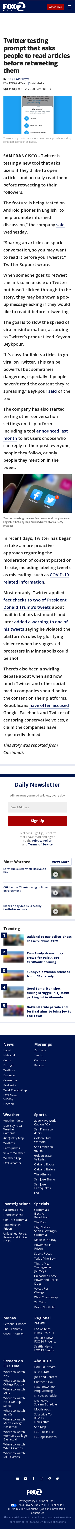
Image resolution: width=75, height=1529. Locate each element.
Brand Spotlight (44, 1307)
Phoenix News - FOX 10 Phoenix (45, 1339)
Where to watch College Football (14, 1382)
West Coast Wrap (15, 1090)
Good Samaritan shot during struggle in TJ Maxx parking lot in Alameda (48, 992)
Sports (40, 1114)
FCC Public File (44, 1432)
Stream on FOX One (13, 1363)
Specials (41, 1203)
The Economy (12, 1329)
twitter (57, 1478)
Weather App (12, 1158)
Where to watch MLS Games (14, 1455)
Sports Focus (43, 1253)
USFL (37, 1193)
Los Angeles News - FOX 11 (44, 1331)
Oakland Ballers (44, 1169)
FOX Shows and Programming (44, 1389)
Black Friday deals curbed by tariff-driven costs (22, 907)
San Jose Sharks (45, 1179)
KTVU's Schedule (45, 1396)
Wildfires (9, 1070)
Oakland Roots (44, 1164)
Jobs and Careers (45, 1377)
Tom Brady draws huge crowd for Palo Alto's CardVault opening (45, 957)
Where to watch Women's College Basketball (15, 1435)
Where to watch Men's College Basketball (14, 1423)
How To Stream (45, 1367)
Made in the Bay (45, 1240)
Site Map (40, 1427)
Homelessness (13, 1215)
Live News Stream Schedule (45, 1402)
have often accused (49, 705)
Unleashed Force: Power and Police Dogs (15, 1237)
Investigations (16, 1203)
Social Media (36, 83)
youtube (25, 1478)
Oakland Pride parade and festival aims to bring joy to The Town (49, 1011)
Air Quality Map (13, 1138)
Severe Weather (14, 1153)
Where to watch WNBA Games (14, 1446)
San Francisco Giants (43, 1149)
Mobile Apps (42, 1409)
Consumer (10, 1080)
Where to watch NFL (14, 1374)
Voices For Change (41, 1290)
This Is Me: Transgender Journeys (42, 1267)
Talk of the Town (45, 1258)
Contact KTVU (43, 1382)
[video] (61, 873)
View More (61, 862)
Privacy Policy (42, 841)
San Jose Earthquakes (42, 1186)
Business (9, 1075)
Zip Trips (40, 1050)
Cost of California (15, 1220)
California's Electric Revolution (41, 1213)
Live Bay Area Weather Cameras (12, 1129)
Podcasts (9, 1085)
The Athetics (42, 1174)
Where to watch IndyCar (14, 1412)
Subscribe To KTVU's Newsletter (43, 1418)
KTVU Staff (41, 1372)
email (17, 1478)
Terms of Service (40, 844)
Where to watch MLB (14, 1391)
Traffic (38, 1055)
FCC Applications (45, 1437)
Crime (7, 1060)
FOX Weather (12, 1163)
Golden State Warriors (43, 1140)
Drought (9, 1065)
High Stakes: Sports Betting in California (45, 1231)
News (8, 1044)
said (60, 225)
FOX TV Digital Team (15, 83)
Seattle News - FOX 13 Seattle (44, 1348)
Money (9, 1317)
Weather (11, 1114)
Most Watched (16, 861)
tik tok (49, 1478)
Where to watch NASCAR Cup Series (14, 1402)
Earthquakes (11, 1148)
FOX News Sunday (10, 1097)
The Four (40, 1222)
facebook (33, 1478)
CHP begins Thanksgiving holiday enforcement (25, 889)
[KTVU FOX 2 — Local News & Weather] (15, 7)
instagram (41, 1478)
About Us (42, 1360)
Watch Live (55, 7)
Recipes (39, 1065)
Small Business (13, 1334)
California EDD (13, 1210)
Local (7, 1050)
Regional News (42, 1320)
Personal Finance (14, 1324)
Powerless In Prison (12, 1226)
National (9, 1055)
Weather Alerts (13, 1121)
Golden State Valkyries (43, 1157)
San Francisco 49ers (43, 1131)
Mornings (43, 1044)
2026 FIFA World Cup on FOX (45, 1122)
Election (8, 1104)
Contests (40, 1060)
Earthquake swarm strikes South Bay (24, 870)
